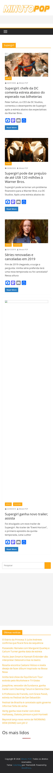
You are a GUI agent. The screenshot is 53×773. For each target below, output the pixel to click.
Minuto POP (23, 83)
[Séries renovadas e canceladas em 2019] (26, 231)
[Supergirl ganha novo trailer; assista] (26, 401)
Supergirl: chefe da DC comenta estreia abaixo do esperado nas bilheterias (25, 92)
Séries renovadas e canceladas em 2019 (20, 256)
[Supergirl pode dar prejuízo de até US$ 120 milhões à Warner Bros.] (26, 150)
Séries (8, 245)
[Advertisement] (26, 599)
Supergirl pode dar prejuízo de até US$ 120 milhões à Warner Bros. (25, 177)
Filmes (8, 78)
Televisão (17, 245)
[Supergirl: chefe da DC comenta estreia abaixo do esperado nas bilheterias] (26, 65)
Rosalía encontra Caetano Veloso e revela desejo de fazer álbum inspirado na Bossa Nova (24, 668)
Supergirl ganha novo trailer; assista (26, 516)
